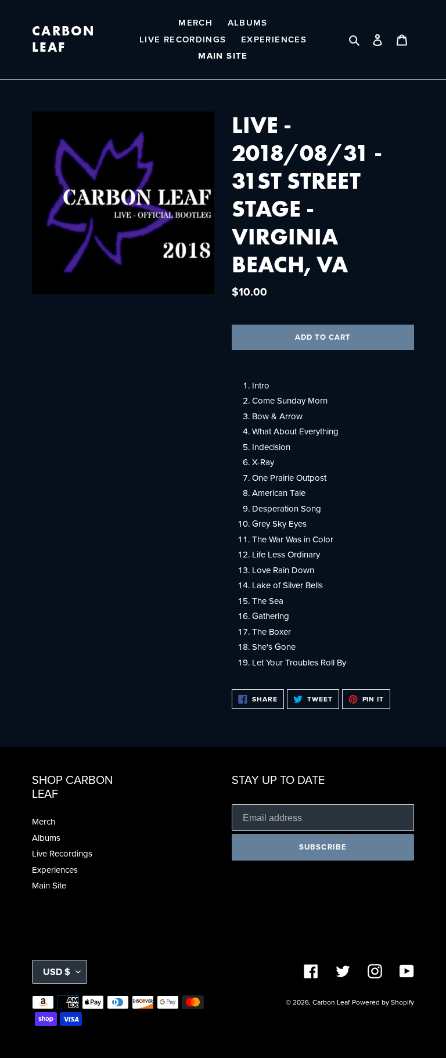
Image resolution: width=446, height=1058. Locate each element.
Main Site (49, 885)
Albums (46, 838)
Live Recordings (62, 853)
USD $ (56, 971)
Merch (43, 821)
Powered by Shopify (383, 1002)
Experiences (55, 869)
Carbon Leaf (64, 39)
